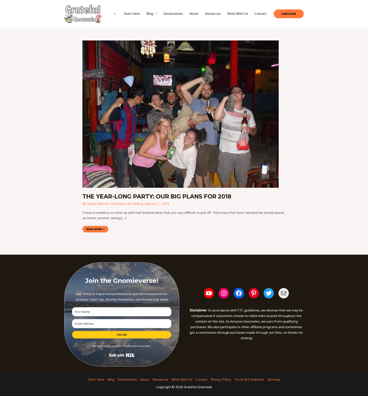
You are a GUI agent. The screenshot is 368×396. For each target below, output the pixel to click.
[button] (115, 14)
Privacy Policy (221, 379)
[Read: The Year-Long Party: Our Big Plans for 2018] (180, 114)
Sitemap (273, 379)
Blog (111, 379)
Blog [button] (149, 13)
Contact (261, 13)
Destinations (173, 13)
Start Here (132, 13)
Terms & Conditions (249, 379)
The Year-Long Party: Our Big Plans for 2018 (156, 196)
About (194, 13)
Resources (213, 13)
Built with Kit (122, 355)
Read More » (95, 228)
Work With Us (237, 13)
